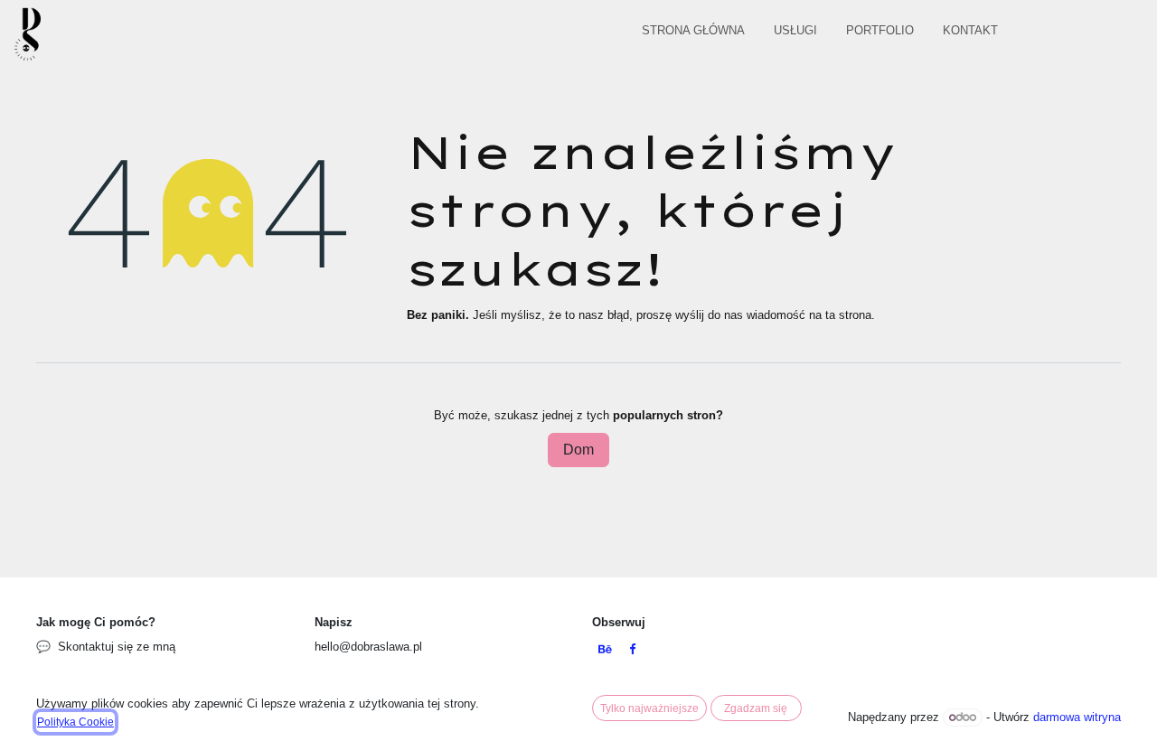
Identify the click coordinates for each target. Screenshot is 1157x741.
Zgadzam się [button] (755, 708)
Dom (578, 449)
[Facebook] (632, 650)
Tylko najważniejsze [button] (649, 708)
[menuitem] (693, 34)
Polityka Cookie (75, 722)
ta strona (848, 315)
